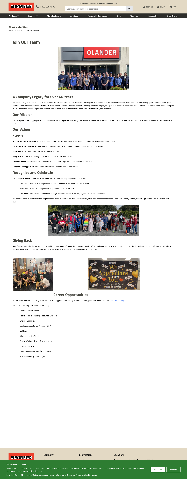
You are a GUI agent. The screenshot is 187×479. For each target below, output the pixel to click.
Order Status (172, 15)
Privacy (79, 475)
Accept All (158, 469)
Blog (119, 15)
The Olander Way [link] (33, 30)
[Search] (129, 8)
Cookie (88, 475)
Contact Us (152, 15)
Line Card (74, 15)
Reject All (173, 469)
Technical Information (97, 15)
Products (13, 15)
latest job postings (117, 300)
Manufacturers (54, 15)
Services (31, 15)
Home (11, 30)
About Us (134, 15)
